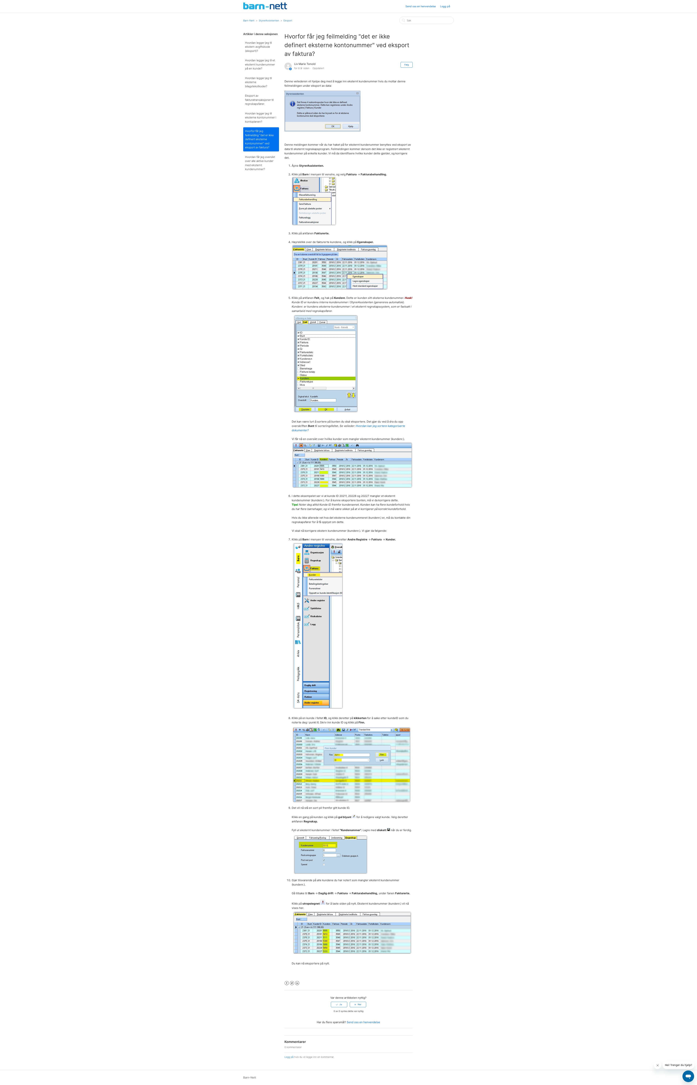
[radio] (339, 1004)
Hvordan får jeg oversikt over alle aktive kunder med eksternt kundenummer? (260, 163)
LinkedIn (297, 983)
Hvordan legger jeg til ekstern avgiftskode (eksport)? (258, 47)
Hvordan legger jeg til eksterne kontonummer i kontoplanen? (260, 117)
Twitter (292, 983)
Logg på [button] (445, 6)
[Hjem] (265, 8)
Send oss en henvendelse (420, 6)
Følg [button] (406, 64)
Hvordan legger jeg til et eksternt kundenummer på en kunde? (260, 64)
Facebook (286, 983)
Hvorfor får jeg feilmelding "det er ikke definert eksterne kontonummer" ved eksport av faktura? (259, 139)
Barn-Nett (248, 20)
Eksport (288, 20)
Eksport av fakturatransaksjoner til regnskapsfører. (259, 100)
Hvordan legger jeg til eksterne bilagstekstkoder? (258, 82)
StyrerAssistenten (269, 20)
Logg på (289, 1056)
